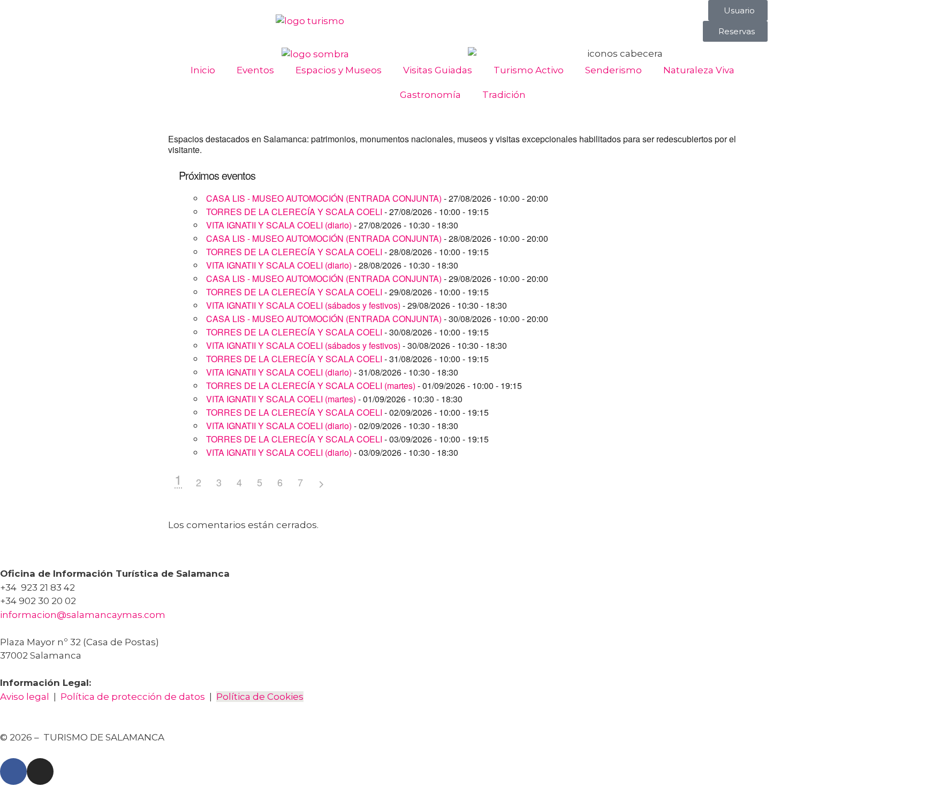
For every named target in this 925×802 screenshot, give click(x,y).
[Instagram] (40, 771)
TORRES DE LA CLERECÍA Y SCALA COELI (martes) (310, 385)
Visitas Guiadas (437, 70)
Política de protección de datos (132, 696)
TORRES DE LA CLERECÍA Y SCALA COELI (294, 211)
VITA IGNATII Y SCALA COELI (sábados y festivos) (303, 305)
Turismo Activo (529, 70)
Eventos (255, 70)
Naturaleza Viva (698, 70)
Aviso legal (24, 696)
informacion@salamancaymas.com (84, 614)
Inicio (203, 70)
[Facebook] (13, 771)
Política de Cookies (260, 696)
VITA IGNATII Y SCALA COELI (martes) (281, 399)
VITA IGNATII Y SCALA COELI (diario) (279, 225)
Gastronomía (430, 94)
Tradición (504, 94)
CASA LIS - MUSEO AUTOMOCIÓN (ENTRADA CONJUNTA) (324, 198)
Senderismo (613, 70)
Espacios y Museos (338, 70)
